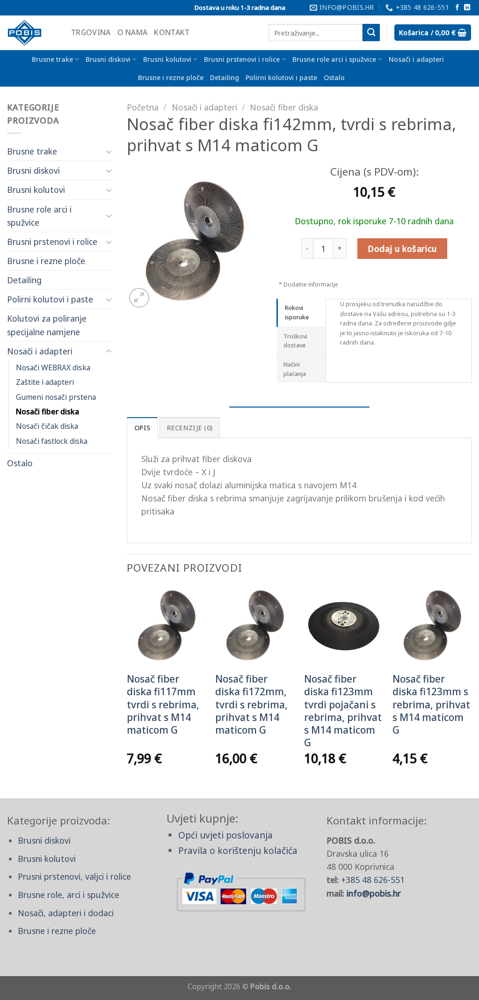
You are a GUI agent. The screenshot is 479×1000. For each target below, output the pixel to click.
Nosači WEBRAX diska (53, 367)
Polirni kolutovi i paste (281, 77)
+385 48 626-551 (373, 879)
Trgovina (91, 32)
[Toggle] (109, 151)
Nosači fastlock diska (51, 441)
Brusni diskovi (108, 59)
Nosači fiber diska (47, 411)
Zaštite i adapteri (45, 382)
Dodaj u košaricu (402, 248)
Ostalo (334, 77)
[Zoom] (139, 298)
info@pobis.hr (374, 893)
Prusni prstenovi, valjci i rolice (74, 876)
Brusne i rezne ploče (170, 77)
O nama (132, 32)
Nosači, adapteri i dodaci (66, 913)
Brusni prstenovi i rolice (242, 59)
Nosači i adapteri (416, 59)
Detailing (224, 77)
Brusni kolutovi (167, 59)
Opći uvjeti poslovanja (225, 835)
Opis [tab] (142, 427)
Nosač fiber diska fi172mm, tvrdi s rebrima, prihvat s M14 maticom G (251, 704)
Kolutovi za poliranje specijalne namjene (47, 325)
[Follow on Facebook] (457, 7)
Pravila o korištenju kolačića (238, 850)
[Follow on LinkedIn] (467, 7)
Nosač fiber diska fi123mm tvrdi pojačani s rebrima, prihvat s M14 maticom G (343, 711)
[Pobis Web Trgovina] (32, 32)
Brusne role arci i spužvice (334, 59)
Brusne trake (52, 59)
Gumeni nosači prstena (56, 397)
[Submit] (371, 32)
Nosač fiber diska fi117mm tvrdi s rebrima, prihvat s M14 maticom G (163, 704)
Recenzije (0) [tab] (190, 427)
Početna (143, 107)
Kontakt (171, 32)
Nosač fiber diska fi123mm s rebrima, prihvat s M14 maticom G (431, 704)
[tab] (301, 312)
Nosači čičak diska (47, 426)
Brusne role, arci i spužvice (68, 894)
